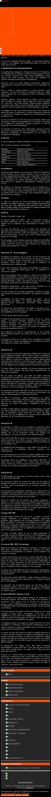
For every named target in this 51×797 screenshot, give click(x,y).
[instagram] (7, 779)
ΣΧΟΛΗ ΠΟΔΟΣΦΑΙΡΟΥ (13, 39)
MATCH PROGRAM (21, 15)
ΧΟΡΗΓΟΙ (8, 45)
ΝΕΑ (16, 13)
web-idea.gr (30, 788)
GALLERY (8, 36)
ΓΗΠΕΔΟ (17, 28)
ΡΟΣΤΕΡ (17, 34)
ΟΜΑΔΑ (8, 30)
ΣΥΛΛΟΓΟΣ (9, 21)
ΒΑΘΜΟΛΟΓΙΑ (19, 17)
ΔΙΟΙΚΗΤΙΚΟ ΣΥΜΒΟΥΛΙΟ (24, 25)
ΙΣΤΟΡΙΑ (17, 26)
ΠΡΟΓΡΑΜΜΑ (19, 19)
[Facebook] (7, 774)
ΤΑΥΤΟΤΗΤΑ (19, 23)
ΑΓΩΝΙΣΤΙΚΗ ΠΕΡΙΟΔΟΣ (14, 11)
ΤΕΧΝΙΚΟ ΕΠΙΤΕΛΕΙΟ (22, 32)
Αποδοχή (19, 795)
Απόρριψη (25, 795)
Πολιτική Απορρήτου (25, 782)
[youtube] (7, 776)
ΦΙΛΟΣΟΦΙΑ (18, 41)
